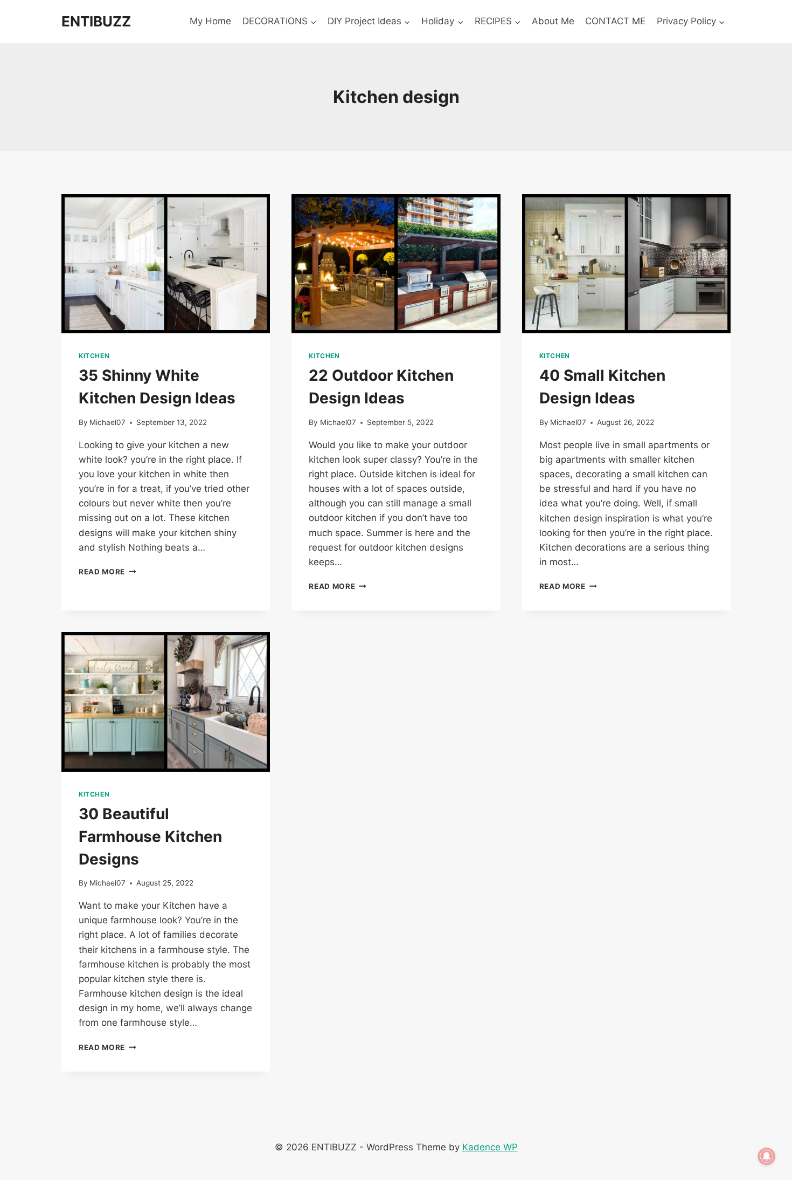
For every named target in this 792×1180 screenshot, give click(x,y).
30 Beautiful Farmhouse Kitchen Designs (150, 836)
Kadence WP (490, 1147)
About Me (553, 21)
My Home (210, 21)
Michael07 (107, 422)
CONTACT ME (615, 21)
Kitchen (94, 356)
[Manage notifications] (766, 1156)
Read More (107, 571)
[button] (313, 21)
